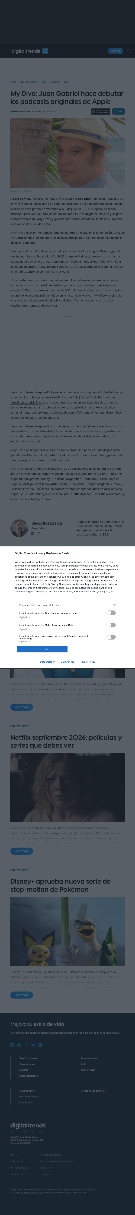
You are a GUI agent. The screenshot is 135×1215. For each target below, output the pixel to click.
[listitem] (67, 605)
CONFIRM (42, 649)
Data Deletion (47, 661)
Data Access (67, 661)
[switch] (111, 612)
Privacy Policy (87, 661)
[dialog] (67, 607)
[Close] (128, 553)
